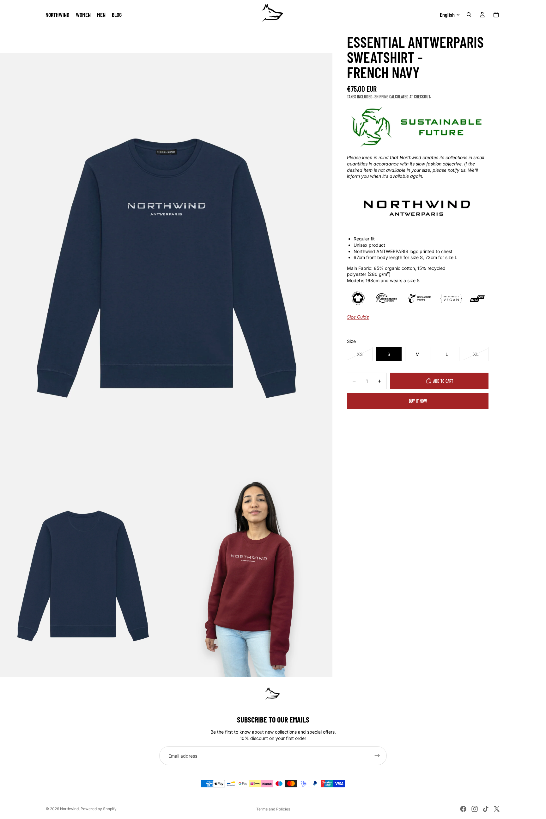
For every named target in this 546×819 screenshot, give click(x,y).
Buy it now (418, 401)
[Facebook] (463, 809)
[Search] (469, 15)
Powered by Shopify (99, 808)
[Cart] (496, 15)
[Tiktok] (485, 809)
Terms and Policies (273, 809)
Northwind (69, 808)
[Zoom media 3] (249, 573)
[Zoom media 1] (166, 261)
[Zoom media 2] (83, 573)
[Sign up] (377, 755)
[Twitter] (496, 809)
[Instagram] (474, 809)
